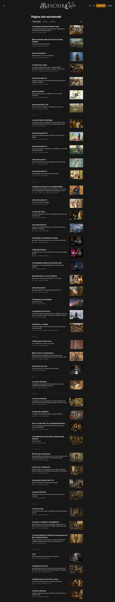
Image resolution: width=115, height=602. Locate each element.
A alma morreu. (36, 441)
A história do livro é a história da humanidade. (45, 368)
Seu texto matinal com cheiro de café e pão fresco (46, 290)
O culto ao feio (37, 509)
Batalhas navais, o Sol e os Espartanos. (43, 55)
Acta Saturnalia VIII (40, 104)
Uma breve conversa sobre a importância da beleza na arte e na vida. (49, 512)
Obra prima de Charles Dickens (41, 44)
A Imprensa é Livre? (40, 566)
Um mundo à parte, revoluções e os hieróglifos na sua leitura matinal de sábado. (49, 149)
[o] (76, 43)
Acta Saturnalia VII (40, 133)
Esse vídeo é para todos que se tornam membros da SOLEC (49, 240)
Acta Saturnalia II (39, 225)
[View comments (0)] (44, 35)
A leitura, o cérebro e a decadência (45, 522)
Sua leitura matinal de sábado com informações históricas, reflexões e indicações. (49, 228)
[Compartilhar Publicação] (93, 5)
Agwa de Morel (38, 91)
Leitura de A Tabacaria (41, 467)
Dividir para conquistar (41, 454)
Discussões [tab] (52, 21)
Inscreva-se (101, 5)
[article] (57, 30)
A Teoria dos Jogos (39, 65)
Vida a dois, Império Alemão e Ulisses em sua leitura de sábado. (48, 136)
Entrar (110, 5)
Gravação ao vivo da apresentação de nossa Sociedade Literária (47, 266)
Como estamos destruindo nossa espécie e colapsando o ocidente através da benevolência (48, 29)
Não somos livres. (37, 302)
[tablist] (44, 21)
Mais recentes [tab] (37, 21)
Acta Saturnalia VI (39, 146)
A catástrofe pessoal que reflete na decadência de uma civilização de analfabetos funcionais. (47, 384)
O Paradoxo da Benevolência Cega (45, 26)
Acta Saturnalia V (39, 159)
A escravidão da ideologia (42, 120)
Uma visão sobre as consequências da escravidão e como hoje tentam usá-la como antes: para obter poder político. (48, 123)
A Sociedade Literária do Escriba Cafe (46, 263)
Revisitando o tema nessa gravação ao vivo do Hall (46, 278)
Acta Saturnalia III (39, 200)
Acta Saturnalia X (39, 53)
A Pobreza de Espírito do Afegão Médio (47, 187)
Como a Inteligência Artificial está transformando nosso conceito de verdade (48, 426)
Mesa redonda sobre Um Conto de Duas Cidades (47, 40)
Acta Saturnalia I (39, 288)
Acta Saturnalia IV (39, 171)
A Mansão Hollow (39, 250)
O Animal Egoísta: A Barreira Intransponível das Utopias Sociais (49, 536)
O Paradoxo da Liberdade (42, 299)
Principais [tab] (45, 21)
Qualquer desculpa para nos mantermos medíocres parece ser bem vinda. (49, 594)
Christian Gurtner (41, 32)
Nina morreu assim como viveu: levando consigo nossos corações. (48, 495)
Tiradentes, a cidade (40, 324)
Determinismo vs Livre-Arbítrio (44, 276)
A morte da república (40, 412)
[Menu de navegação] (3, 5)
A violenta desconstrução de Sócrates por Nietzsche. (47, 581)
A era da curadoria (39, 398)
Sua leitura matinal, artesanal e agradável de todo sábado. (48, 162)
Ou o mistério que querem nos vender (43, 343)
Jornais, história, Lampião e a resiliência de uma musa (47, 107)
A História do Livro (39, 366)
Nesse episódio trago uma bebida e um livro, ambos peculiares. (47, 94)
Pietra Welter (54, 71)
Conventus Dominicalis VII (43, 480)
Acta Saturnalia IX (39, 78)
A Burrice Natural (39, 591)
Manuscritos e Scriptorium (42, 353)
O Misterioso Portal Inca (41, 341)
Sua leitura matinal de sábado (40, 202)
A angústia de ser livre (41, 311)
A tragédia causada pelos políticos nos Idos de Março (47, 414)
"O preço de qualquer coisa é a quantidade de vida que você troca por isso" (49, 214)
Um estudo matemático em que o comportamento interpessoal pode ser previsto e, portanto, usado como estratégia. (48, 68)
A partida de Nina (39, 492)
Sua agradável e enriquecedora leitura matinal (45, 173)
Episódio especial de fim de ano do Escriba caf (45, 556)
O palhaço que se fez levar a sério (45, 579)
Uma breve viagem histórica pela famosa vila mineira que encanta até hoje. (48, 327)
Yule (34, 554)
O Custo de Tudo (38, 212)
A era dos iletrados (39, 382)
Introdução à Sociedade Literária (45, 238)
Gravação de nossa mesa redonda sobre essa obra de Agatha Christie (49, 252)
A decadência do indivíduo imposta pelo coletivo (48, 437)
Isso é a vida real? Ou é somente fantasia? (48, 423)
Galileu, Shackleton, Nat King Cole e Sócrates (45, 482)
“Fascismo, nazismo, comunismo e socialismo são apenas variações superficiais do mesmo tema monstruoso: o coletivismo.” (48, 540)
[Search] (90, 5)
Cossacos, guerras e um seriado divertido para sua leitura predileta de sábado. (48, 81)
